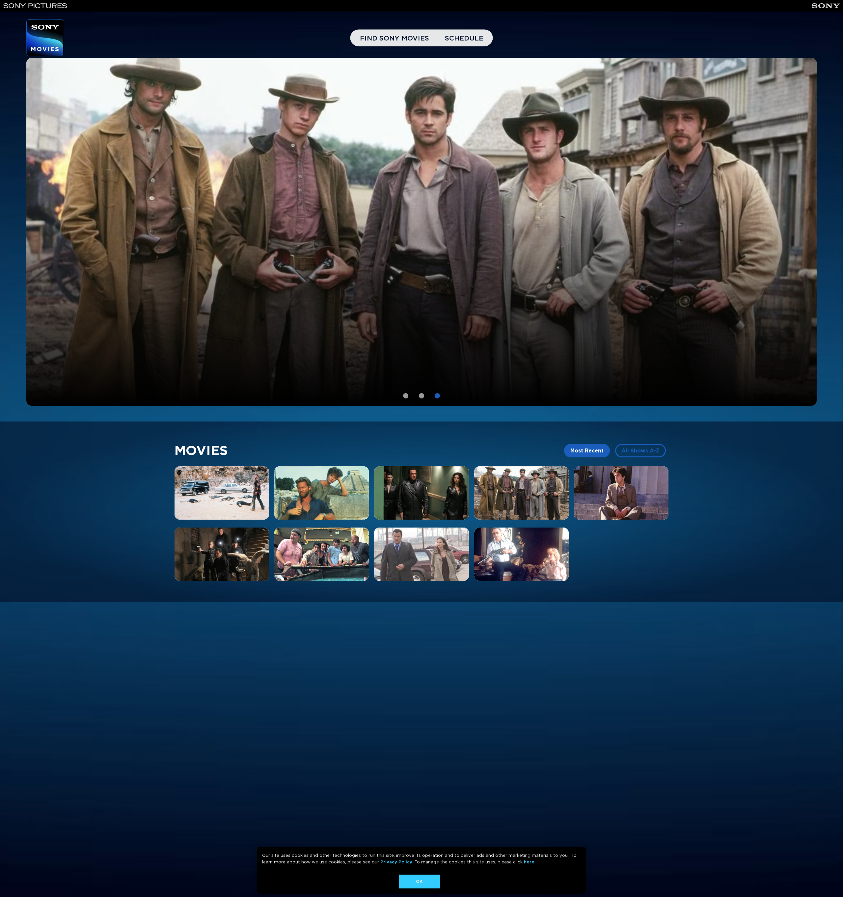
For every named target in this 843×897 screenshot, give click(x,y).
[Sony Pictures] (35, 5)
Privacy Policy (396, 861)
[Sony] (826, 5)
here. (529, 861)
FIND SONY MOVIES (394, 38)
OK (419, 881)
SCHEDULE (464, 38)
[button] (405, 395)
